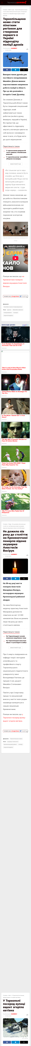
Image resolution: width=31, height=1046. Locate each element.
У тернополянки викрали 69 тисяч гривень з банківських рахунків (16, 152)
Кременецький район (10, 744)
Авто (9, 995)
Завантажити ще (15, 164)
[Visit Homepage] (17, 2)
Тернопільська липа (16, 738)
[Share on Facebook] (7, 69)
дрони (9, 309)
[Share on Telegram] (15, 69)
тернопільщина (8, 315)
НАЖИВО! (14, 48)
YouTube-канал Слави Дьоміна (13, 307)
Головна (5, 9)
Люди (9, 524)
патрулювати (8, 312)
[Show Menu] (2, 2)
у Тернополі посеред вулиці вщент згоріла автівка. (14, 717)
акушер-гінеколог (12, 741)
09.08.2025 (8, 50)
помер (20, 744)
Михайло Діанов (18, 309)
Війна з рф (11, 9)
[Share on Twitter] (24, 69)
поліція (16, 312)
